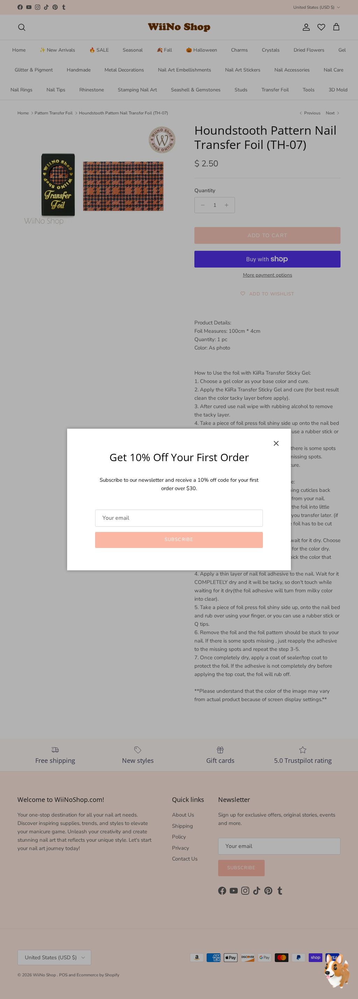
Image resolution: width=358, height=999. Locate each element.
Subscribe (179, 539)
